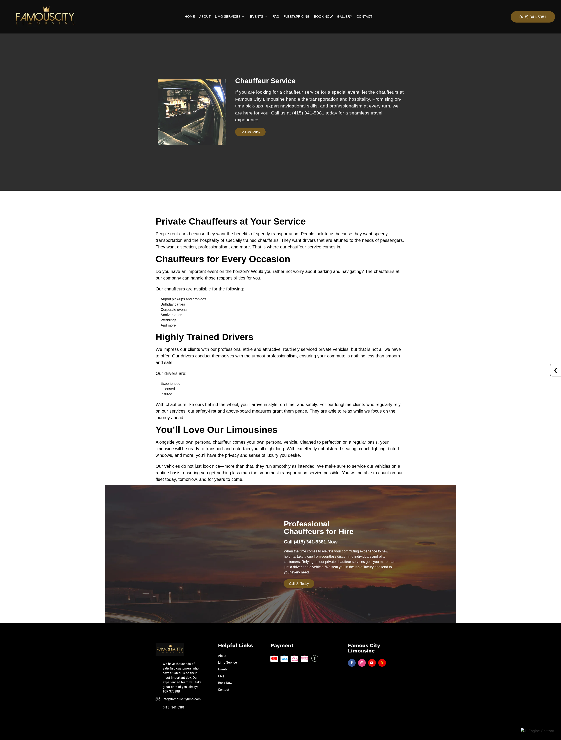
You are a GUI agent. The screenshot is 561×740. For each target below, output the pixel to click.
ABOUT (205, 16)
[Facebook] (352, 663)
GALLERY (344, 16)
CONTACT (364, 16)
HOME (190, 16)
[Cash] (314, 659)
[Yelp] (382, 663)
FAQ (276, 16)
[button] (250, 132)
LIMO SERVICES (228, 16)
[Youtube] (372, 663)
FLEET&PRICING (297, 16)
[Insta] (362, 663)
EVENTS (256, 16)
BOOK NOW (323, 16)
